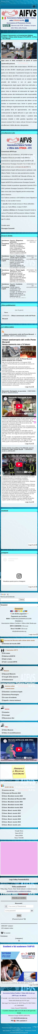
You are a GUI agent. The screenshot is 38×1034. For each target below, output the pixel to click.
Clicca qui (25, 626)
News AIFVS (19, 833)
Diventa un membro (19, 898)
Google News (19, 831)
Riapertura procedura (16, 241)
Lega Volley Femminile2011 (19, 879)
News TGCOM (19, 838)
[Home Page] (19, 13)
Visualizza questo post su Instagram (14, 581)
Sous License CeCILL (18, 1030)
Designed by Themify (30, 1030)
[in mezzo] (35, 418)
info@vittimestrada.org (19, 631)
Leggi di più (32, 634)
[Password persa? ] (19, 919)
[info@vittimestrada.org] (12, 1018)
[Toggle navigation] (34, 6)
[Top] (35, 415)
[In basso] (35, 422)
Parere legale (20, 256)
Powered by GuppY (7, 1027)
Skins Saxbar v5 (7, 1030)
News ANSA (19, 835)
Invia (19, 915)
